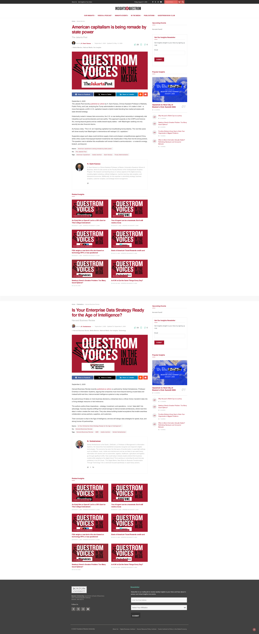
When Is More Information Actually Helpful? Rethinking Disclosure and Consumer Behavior (171, 142)
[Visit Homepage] (128, 8)
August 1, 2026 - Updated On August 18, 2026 (86, 255)
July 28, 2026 (76, 285)
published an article (97, 104)
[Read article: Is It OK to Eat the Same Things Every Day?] (129, 269)
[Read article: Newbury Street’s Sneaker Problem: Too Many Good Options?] (90, 269)
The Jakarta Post (81, 151)
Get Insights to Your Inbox (85, 2)
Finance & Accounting (81, 216)
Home (73, 21)
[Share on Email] (145, 94)
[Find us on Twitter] (155, 2)
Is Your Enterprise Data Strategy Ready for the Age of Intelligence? (100, 426)
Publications (149, 15)
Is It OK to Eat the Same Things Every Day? (127, 280)
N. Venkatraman (86, 326)
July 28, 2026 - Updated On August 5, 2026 (124, 283)
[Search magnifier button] (183, 2)
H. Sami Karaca (86, 43)
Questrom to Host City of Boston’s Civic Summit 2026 (164, 105)
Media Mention (81, 21)
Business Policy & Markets (82, 246)
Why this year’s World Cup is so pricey (170, 116)
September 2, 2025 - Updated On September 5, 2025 (110, 326)
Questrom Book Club (166, 15)
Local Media (77, 276)
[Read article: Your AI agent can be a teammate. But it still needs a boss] (129, 209)
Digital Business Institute (127, 629)
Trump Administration (121, 154)
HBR (97, 432)
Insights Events (121, 15)
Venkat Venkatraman (119, 432)
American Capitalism (83, 154)
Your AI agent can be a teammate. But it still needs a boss (127, 221)
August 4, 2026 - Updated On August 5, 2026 (125, 225)
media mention (97, 154)
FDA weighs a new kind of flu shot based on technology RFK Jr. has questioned (88, 251)
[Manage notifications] (254, 629)
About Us (74, 2)
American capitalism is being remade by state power (95, 148)
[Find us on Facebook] (152, 2)
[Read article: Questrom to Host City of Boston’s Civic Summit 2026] (169, 89)
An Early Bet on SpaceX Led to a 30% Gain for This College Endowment (89, 221)
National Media (88, 47)
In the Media (136, 15)
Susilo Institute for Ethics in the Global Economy (172, 629)
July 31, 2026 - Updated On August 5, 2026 (124, 253)
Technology (122, 330)
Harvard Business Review (92, 304)
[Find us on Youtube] (161, 2)
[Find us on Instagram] (158, 2)
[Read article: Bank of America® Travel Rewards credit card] (129, 239)
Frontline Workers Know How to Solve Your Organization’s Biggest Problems (171, 132)
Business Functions (120, 276)
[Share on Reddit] (140, 94)
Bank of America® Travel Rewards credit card (128, 250)
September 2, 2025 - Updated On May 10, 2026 (108, 43)
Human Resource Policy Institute (146, 629)
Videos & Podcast (105, 15)
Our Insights (89, 15)
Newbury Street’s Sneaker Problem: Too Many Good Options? (89, 281)
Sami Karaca (108, 154)
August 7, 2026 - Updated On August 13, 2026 (86, 225)
